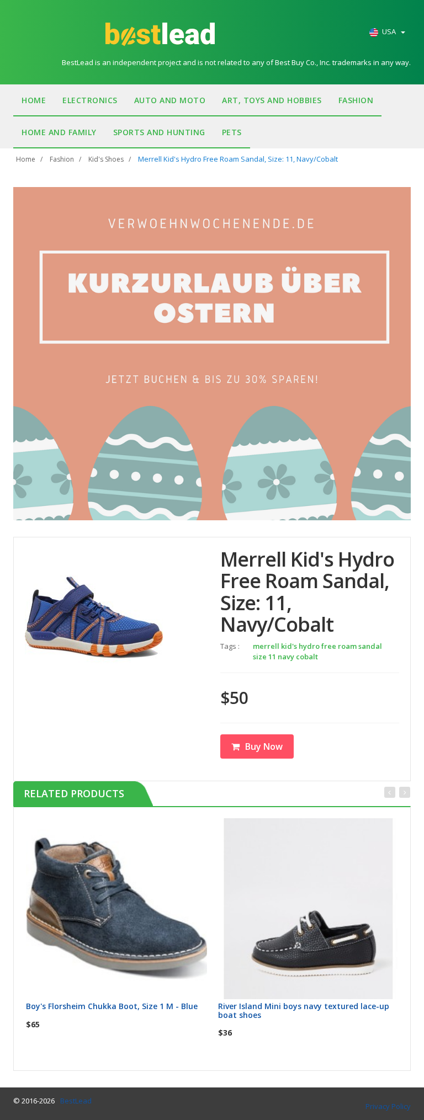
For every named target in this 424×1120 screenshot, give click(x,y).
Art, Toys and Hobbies (272, 100)
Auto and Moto (170, 100)
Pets (232, 132)
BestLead (76, 1101)
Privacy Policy (388, 1106)
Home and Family (59, 132)
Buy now (123, 830)
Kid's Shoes (106, 159)
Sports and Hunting (159, 132)
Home (34, 100)
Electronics (90, 100)
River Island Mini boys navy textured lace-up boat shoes (303, 1010)
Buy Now (264, 746)
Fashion (356, 100)
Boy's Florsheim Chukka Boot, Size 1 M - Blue (112, 1006)
